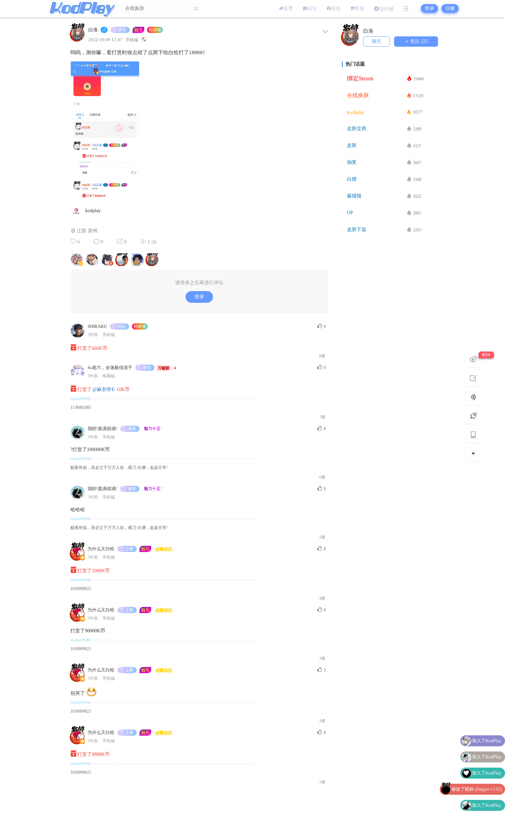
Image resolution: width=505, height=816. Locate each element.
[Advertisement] (389, 350)
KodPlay (80, 8)
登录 (429, 8)
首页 (288, 8)
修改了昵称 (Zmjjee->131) (476, 789)
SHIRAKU (97, 326)
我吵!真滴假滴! (102, 428)
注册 (450, 8)
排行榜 (386, 9)
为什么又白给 (101, 548)
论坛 (312, 8)
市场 (359, 8)
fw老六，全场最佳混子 (110, 367)
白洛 (93, 29)
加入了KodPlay (487, 740)
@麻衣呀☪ (104, 389)
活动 (335, 8)
